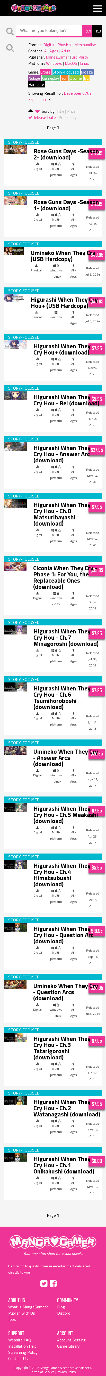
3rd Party (80, 57)
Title (60, 111)
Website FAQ (19, 1340)
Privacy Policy (66, 1371)
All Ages (51, 51)
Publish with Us (21, 1313)
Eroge (45, 72)
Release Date (44, 117)
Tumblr (64, 1283)
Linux (84, 63)
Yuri (64, 78)
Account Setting (71, 1340)
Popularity (67, 117)
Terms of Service (42, 1371)
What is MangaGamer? (28, 1307)
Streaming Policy (23, 1352)
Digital (49, 45)
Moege (87, 72)
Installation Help (22, 1346)
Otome (75, 78)
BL (86, 78)
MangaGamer (34, 8)
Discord (63, 1313)
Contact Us (18, 1358)
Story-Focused (65, 72)
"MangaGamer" (53, 1245)
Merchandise (85, 45)
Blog (61, 1307)
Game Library (68, 1346)
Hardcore (36, 84)
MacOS (71, 63)
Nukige (34, 78)
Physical (64, 45)
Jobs (12, 1319)
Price (71, 111)
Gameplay (50, 78)
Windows (54, 63)
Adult (65, 51)
